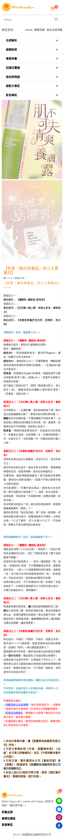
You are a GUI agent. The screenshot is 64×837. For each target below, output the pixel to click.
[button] (59, 792)
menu (7, 19)
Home (28, 30)
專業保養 (39, 30)
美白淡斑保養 (54, 30)
